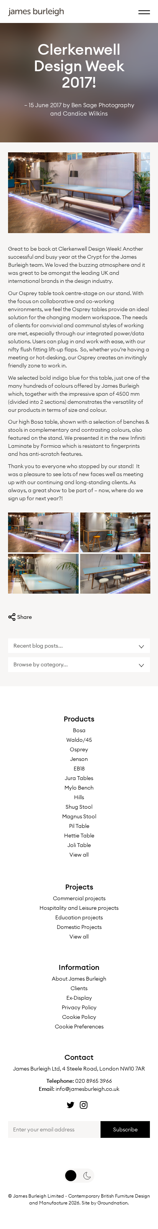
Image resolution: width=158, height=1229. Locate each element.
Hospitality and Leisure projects (79, 907)
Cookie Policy (79, 1017)
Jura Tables (79, 778)
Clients (79, 988)
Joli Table (79, 845)
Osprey (79, 749)
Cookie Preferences (79, 1026)
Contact (79, 1057)
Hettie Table (79, 835)
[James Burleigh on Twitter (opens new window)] (70, 1105)
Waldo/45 (79, 739)
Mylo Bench (79, 787)
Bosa (79, 730)
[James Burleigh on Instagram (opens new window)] (83, 1105)
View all (79, 854)
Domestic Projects (79, 927)
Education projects (79, 917)
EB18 (79, 768)
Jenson (79, 759)
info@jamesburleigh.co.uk (87, 1088)
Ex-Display (79, 997)
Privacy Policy (79, 1007)
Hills (79, 797)
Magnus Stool (79, 816)
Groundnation (112, 1203)
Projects (79, 886)
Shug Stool (79, 806)
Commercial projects (79, 898)
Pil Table (79, 826)
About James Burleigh (79, 978)
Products (79, 718)
